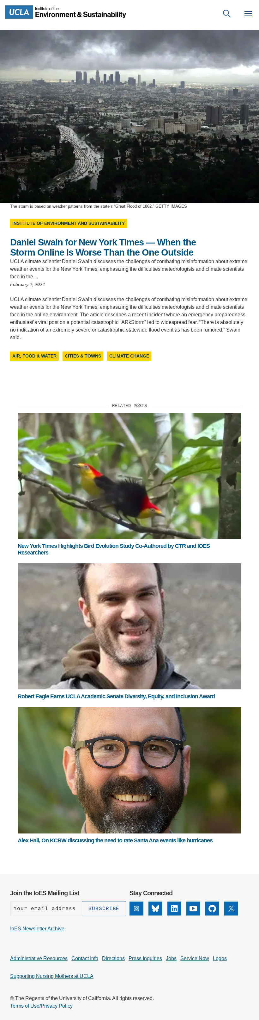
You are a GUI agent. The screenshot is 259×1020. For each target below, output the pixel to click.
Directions (113, 958)
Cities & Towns (83, 355)
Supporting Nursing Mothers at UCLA (51, 976)
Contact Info (84, 958)
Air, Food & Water (34, 355)
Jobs (171, 958)
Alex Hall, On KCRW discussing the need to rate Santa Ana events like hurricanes (115, 840)
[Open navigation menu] (248, 14)
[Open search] (227, 14)
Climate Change (129, 355)
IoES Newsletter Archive (37, 928)
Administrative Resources (39, 958)
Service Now (194, 958)
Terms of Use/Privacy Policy (41, 1006)
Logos (220, 958)
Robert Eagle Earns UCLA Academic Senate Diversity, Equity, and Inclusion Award (116, 696)
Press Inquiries (145, 958)
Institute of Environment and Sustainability (68, 223)
